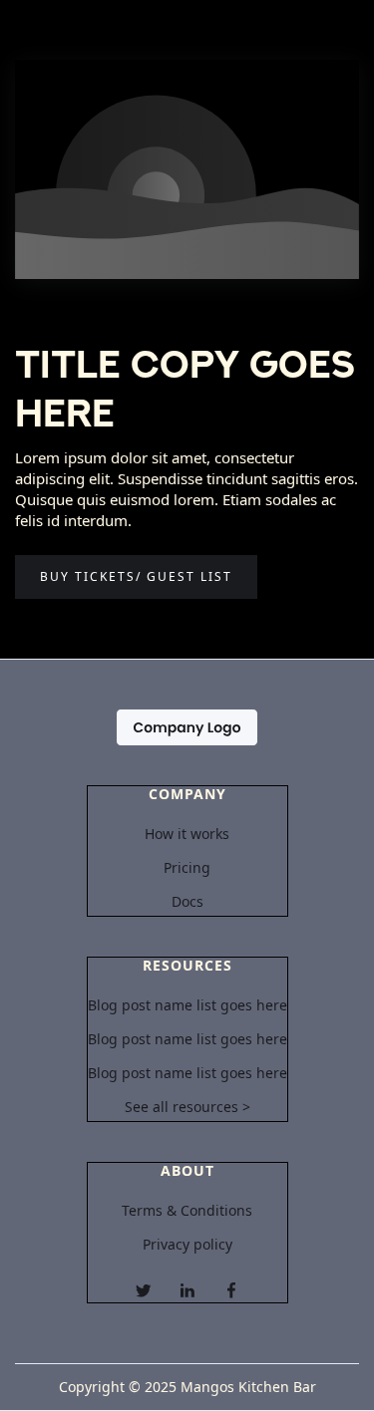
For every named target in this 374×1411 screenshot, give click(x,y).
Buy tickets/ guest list (136, 576)
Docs (187, 902)
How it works (187, 834)
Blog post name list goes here (187, 1005)
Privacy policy (187, 1245)
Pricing (187, 868)
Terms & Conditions (187, 1211)
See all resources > (187, 1107)
